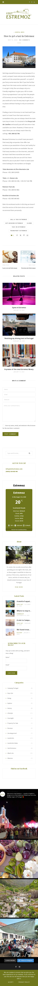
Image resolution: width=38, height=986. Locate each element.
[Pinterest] (23, 235)
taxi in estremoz (18, 227)
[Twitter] (20, 235)
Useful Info (19, 32)
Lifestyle (10, 713)
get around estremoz (14, 223)
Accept (10, 982)
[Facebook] (17, 235)
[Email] (27, 235)
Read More (19, 587)
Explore (9, 703)
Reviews (10, 728)
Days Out (20, 604)
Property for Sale (12, 723)
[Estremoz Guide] (19, 14)
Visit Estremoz (11, 748)
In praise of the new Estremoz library (19, 369)
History (19, 632)
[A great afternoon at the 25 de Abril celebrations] (19, 938)
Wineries (10, 758)
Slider (29, 223)
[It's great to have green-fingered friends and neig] (19, 859)
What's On (10, 753)
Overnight (20, 614)
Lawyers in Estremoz (10, 268)
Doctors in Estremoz (28, 268)
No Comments (24, 40)
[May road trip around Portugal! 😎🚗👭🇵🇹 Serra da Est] (19, 898)
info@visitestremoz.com (14, 469)
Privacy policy (24, 982)
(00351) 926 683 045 (12, 471)
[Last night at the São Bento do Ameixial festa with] (19, 819)
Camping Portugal (12, 688)
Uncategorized (12, 733)
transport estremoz (18, 230)
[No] (35, 978)
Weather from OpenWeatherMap (19, 529)
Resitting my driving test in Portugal (19, 338)
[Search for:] (19, 453)
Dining (9, 698)
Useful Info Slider (12, 743)
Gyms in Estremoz (19, 307)
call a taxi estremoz (18, 219)
